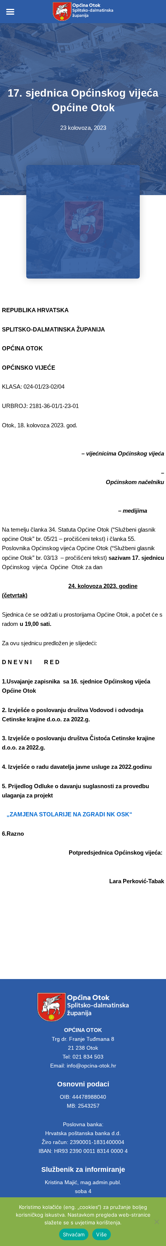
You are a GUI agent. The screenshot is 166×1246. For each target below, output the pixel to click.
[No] (156, 1222)
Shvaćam (74, 1234)
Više (101, 1234)
